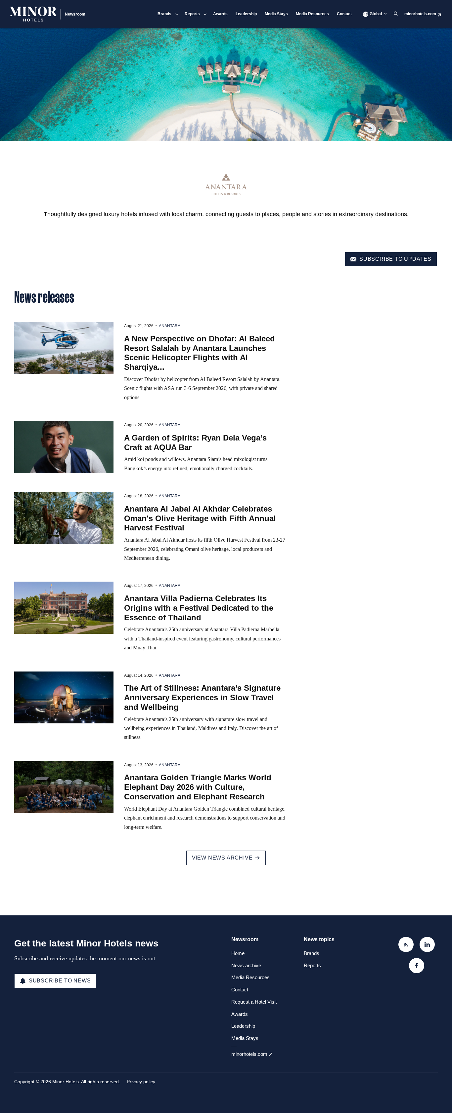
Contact (344, 14)
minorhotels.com (420, 14)
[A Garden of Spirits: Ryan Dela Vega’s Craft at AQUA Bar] (63, 447)
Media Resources (312, 14)
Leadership (246, 14)
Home (238, 953)
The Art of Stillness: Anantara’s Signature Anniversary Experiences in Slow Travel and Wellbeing (202, 697)
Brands (164, 14)
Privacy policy (141, 1081)
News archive (246, 965)
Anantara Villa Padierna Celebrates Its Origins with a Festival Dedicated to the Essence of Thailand (198, 608)
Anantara (169, 326)
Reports (192, 14)
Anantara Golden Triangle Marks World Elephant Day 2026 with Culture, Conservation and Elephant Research (197, 787)
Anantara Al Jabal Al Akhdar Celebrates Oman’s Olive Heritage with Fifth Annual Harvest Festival (200, 518)
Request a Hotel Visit (254, 1002)
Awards (220, 14)
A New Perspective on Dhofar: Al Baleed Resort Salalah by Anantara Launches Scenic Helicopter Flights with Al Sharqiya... (199, 352)
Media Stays (276, 14)
